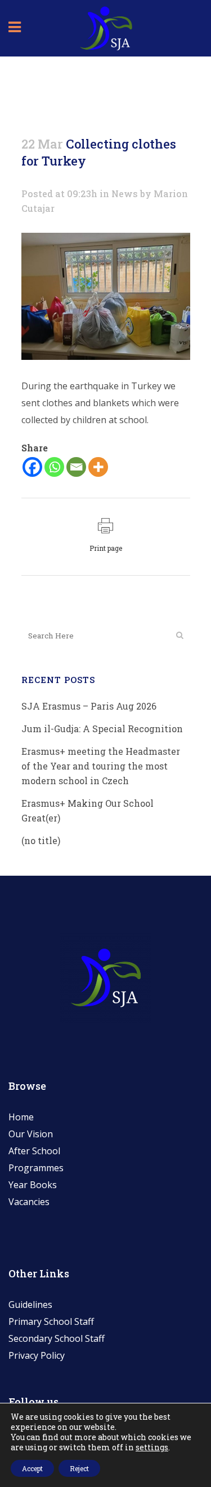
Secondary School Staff (56, 1338)
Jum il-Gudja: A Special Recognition (102, 728)
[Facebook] (32, 467)
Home (21, 1117)
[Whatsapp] (54, 467)
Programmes (36, 1168)
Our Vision (30, 1134)
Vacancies (29, 1201)
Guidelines (30, 1304)
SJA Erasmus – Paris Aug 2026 (88, 706)
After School (34, 1151)
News (124, 193)
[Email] (76, 467)
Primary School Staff (51, 1321)
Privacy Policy (36, 1355)
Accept (32, 1468)
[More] (98, 467)
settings (152, 1447)
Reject (79, 1468)
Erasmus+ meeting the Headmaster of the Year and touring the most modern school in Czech (100, 765)
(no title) (40, 840)
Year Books (32, 1185)
